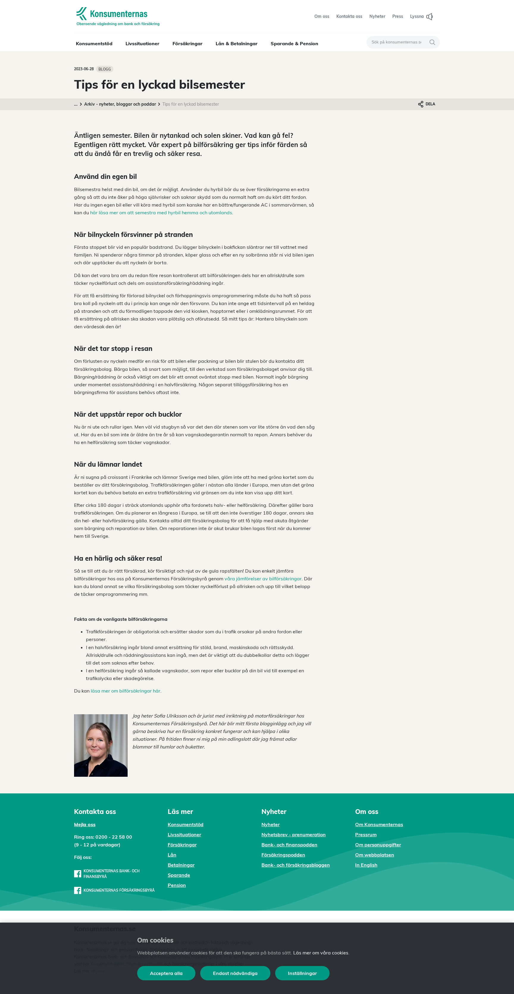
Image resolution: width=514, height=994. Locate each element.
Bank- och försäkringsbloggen (295, 865)
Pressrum (366, 834)
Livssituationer (142, 43)
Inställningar (302, 973)
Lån (172, 855)
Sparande (179, 875)
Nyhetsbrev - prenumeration (293, 834)
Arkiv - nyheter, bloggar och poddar (120, 104)
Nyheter (270, 824)
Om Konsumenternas (379, 824)
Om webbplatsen (374, 855)
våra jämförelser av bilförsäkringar (263, 579)
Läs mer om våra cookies (320, 953)
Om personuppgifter (378, 845)
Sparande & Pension (294, 43)
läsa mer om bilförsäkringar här (125, 691)
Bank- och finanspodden (289, 845)
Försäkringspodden (283, 855)
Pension (177, 885)
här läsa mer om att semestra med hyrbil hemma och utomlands (161, 212)
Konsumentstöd (94, 43)
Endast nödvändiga (235, 973)
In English (366, 865)
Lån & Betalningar (237, 43)
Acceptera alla (166, 973)
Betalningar (181, 865)
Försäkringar (188, 43)
